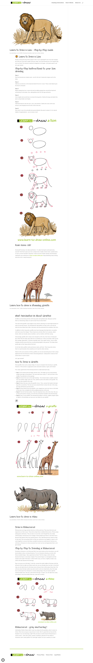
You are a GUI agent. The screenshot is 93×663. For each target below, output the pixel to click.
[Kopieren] (16, 401)
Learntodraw (13, 53)
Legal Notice (57, 654)
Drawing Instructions (58, 2)
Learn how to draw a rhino (23, 516)
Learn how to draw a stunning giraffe (29, 305)
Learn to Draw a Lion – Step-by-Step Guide (31, 50)
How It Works (69, 2)
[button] (3, 660)
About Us (78, 2)
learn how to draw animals (38, 53)
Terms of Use (49, 654)
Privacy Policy (40, 654)
